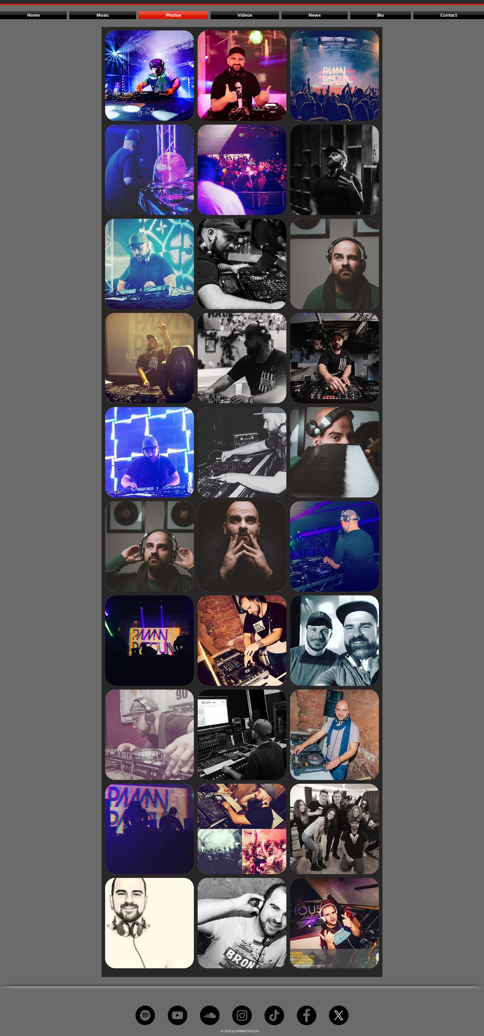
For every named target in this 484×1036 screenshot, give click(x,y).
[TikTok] (274, 1015)
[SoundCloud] (210, 1015)
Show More (242, 972)
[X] (339, 1015)
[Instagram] (242, 1015)
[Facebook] (306, 1015)
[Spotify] (145, 1015)
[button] (149, 75)
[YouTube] (177, 1015)
